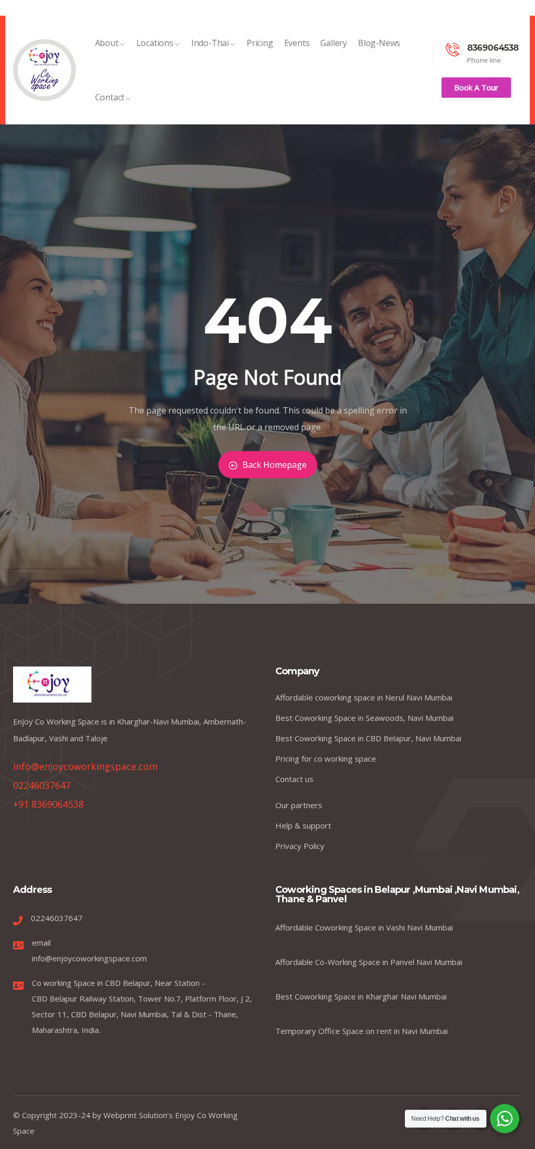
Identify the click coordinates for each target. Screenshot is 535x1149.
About (107, 43)
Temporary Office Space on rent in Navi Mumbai (361, 1031)
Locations (154, 43)
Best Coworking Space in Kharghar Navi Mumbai (361, 996)
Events (297, 43)
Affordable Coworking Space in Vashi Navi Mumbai (364, 927)
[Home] (44, 70)
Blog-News (379, 43)
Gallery (333, 43)
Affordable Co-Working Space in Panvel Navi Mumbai (368, 962)
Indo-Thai (210, 43)
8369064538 (493, 48)
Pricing (260, 43)
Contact (110, 97)
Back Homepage (274, 464)
